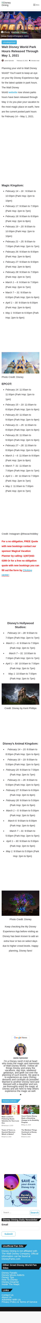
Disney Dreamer (10, 1282)
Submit (8, 1234)
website (13, 92)
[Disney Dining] (8, 5)
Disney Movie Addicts (13, 1275)
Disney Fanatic (9, 1272)
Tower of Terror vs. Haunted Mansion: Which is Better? (9, 1132)
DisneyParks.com (11, 1258)
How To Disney (10, 1279)
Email (5, 1224)
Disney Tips (8, 1277)
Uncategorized (9, 42)
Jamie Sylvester (9, 60)
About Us (6, 1297)
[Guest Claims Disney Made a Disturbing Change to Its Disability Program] (30, 1109)
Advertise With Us (11, 1299)
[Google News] (20, 1037)
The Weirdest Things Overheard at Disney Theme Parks (29, 1132)
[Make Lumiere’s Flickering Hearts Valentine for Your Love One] (11, 1110)
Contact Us (7, 1295)
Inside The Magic (11, 1284)
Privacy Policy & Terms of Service (19, 1302)
